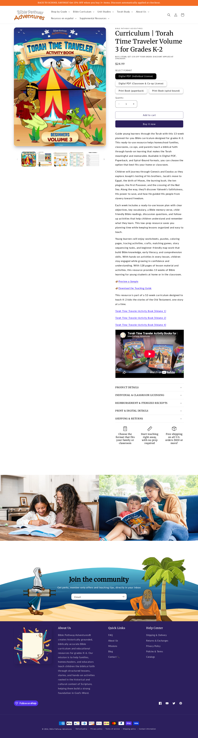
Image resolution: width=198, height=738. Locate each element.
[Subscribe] (123, 596)
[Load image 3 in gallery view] (61, 159)
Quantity (119, 98)
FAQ (110, 635)
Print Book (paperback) (131, 90)
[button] (60, 11)
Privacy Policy (153, 646)
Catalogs (150, 657)
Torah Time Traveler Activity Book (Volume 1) (140, 310)
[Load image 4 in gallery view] (76, 159)
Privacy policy (96, 729)
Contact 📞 (114, 657)
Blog (110, 651)
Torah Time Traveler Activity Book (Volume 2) (140, 317)
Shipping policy (129, 729)
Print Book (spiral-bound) (166, 90)
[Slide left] (17, 159)
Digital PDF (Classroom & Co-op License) (141, 83)
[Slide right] (104, 159)
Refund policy (81, 729)
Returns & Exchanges (157, 640)
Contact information (147, 729)
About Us (113, 640)
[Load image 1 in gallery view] (29, 159)
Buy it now (149, 124)
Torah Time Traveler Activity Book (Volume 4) (140, 324)
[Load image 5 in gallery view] (93, 159)
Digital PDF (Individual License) (136, 76)
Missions (112, 646)
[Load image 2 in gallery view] (44, 159)
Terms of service (112, 729)
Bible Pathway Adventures (61, 729)
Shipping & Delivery (156, 635)
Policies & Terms (154, 651)
